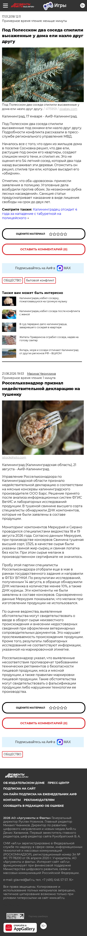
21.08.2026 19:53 (13, 373)
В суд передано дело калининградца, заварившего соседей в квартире (43, 326)
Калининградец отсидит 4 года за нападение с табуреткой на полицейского (39, 214)
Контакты (12, 800)
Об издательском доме (24, 783)
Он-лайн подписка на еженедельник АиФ (40, 794)
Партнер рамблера (38, 916)
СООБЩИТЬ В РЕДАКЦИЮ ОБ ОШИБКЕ (33, 806)
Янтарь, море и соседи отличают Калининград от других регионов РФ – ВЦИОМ (49, 352)
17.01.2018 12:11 (11, 16)
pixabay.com (68, 109)
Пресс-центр (58, 783)
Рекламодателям (39, 800)
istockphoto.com (14, 457)
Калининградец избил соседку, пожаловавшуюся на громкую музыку (43, 300)
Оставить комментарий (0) (43, 249)
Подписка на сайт (19, 788)
